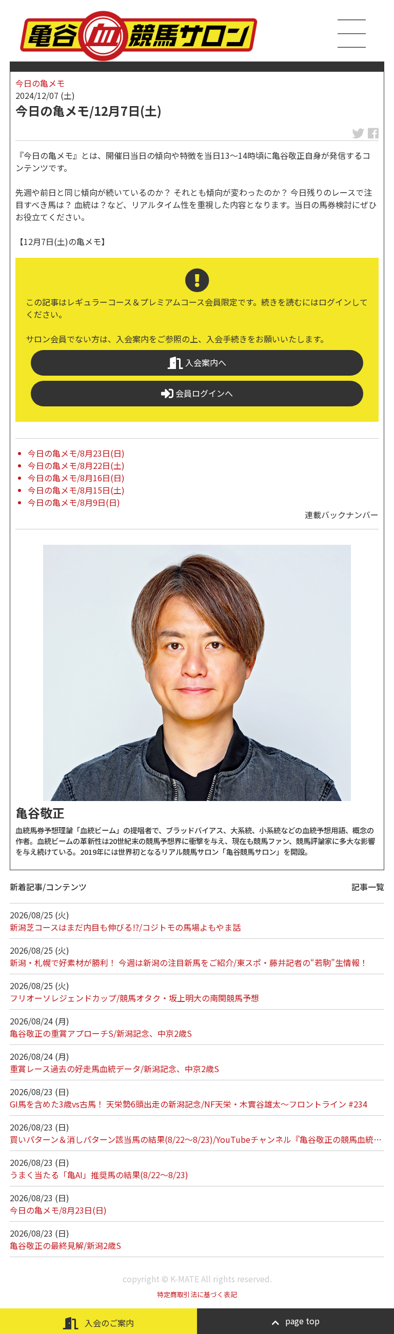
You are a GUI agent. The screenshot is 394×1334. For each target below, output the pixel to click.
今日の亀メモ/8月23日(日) (76, 453)
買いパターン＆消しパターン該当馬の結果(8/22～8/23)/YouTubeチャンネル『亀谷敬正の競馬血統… (196, 1139)
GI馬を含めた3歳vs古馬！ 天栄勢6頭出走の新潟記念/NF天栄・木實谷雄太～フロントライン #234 (188, 1104)
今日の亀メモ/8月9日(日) (74, 502)
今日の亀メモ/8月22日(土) (76, 465)
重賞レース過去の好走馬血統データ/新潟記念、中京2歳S (114, 1068)
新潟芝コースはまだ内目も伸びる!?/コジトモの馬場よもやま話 (125, 927)
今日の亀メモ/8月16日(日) (76, 477)
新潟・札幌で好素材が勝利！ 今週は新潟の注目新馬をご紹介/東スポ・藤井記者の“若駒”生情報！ (189, 962)
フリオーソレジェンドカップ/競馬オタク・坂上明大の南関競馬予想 (134, 998)
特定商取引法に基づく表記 (197, 1294)
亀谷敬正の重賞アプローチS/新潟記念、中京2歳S (101, 1033)
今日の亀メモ (40, 83)
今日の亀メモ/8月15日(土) (76, 490)
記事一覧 (367, 886)
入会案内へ (204, 362)
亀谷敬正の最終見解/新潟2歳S (65, 1245)
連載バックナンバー (342, 514)
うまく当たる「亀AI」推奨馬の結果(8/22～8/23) (99, 1174)
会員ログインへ (203, 393)
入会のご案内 (108, 1323)
